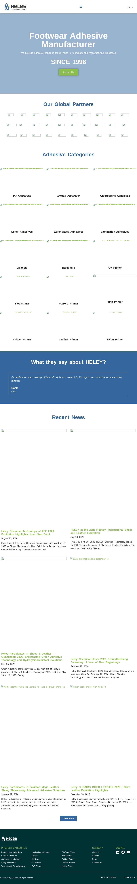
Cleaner (35, 856)
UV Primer (115, 267)
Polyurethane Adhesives (11, 852)
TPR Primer (115, 301)
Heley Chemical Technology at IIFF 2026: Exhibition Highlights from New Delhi (28, 533)
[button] (81, 7)
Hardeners (68, 267)
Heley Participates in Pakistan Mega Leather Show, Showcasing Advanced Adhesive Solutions (33, 789)
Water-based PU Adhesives (13, 866)
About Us (96, 852)
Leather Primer (68, 339)
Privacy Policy (130, 877)
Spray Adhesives (22, 231)
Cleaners (21, 267)
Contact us (97, 863)
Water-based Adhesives (68, 231)
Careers (95, 856)
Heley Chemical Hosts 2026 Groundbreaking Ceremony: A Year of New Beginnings (99, 661)
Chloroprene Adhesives (115, 195)
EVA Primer (22, 303)
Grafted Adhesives (68, 195)
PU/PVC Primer (68, 303)
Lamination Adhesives (115, 231)
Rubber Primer (22, 339)
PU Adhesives (22, 195)
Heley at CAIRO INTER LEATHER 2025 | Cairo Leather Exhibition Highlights (100, 789)
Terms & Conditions (108, 877)
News (94, 859)
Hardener (35, 859)
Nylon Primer (115, 339)
